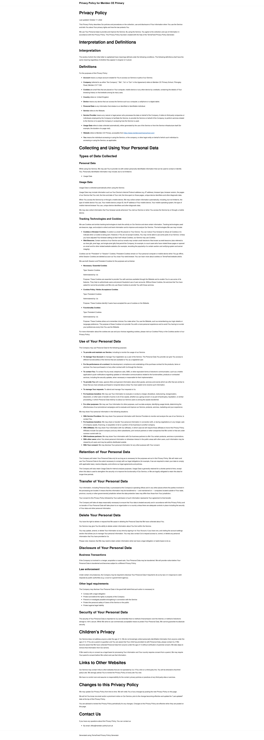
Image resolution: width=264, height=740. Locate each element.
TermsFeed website (170, 256)
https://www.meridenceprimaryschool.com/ (139, 133)
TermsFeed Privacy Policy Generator (160, 34)
